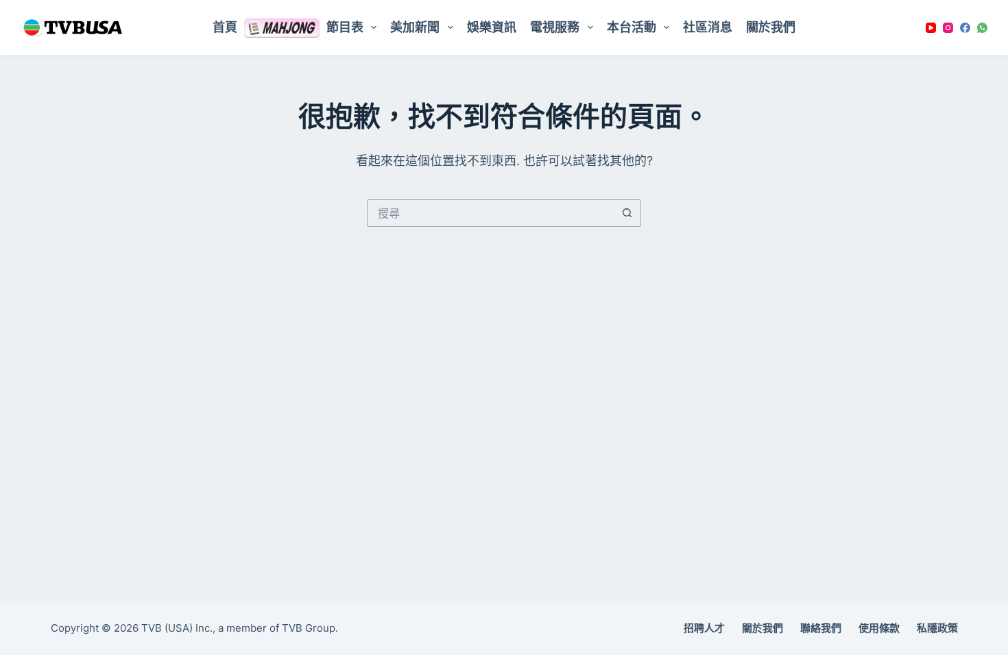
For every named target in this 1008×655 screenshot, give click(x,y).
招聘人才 (704, 627)
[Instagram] (948, 28)
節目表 (344, 27)
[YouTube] (931, 28)
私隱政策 (937, 627)
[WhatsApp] (982, 28)
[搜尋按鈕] (627, 213)
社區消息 (707, 27)
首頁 (225, 27)
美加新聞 (415, 27)
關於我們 (770, 27)
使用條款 (879, 627)
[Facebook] (965, 28)
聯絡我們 (820, 627)
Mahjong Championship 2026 (282, 27)
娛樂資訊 (491, 27)
